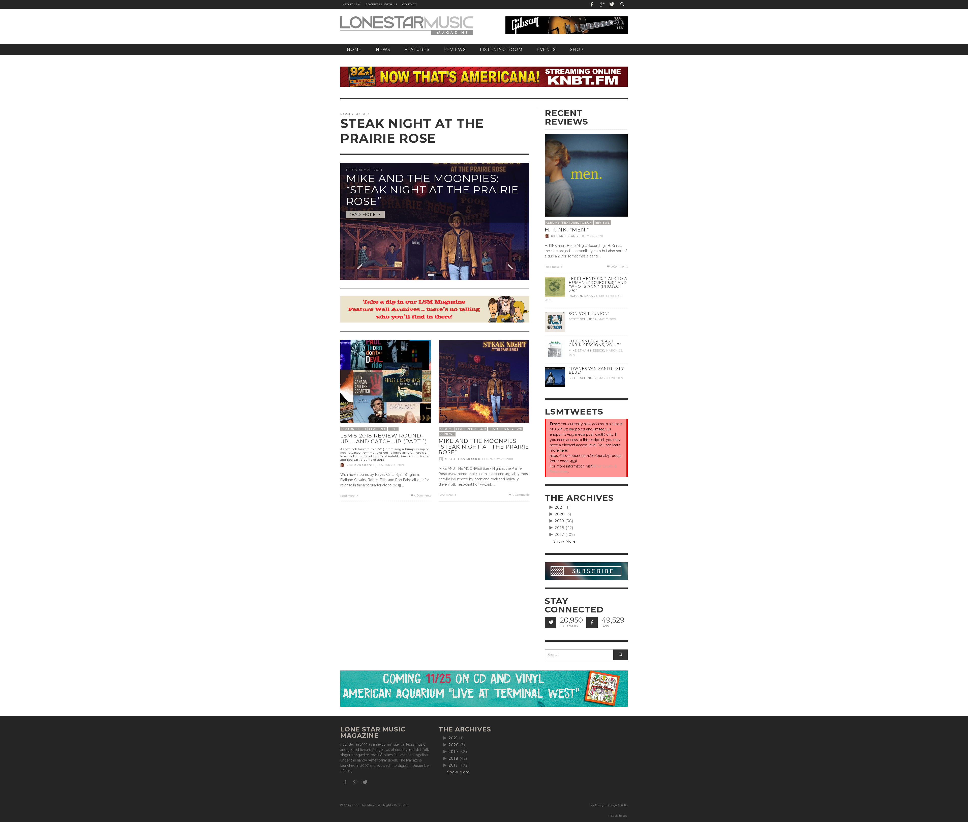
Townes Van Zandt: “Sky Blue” (596, 370)
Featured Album (471, 429)
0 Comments (422, 495)
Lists (393, 429)
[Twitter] (611, 4)
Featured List (354, 429)
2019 (559, 521)
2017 (559, 534)
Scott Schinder (583, 319)
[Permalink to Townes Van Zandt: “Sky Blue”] (555, 377)
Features (377, 429)
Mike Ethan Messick (462, 459)
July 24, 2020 (592, 236)
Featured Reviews (505, 429)
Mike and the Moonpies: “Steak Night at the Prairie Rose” (484, 446)
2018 (559, 527)
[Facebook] (592, 4)
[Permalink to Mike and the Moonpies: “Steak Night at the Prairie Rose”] (484, 385)
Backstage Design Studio (609, 805)
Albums (446, 429)
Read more (347, 495)
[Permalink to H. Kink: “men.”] (586, 175)
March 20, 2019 (610, 378)
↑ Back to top (618, 815)
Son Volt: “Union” (589, 313)
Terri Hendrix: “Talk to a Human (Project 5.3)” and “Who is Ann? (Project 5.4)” (598, 284)
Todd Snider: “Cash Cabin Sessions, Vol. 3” (595, 343)
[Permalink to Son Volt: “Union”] (555, 322)
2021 (559, 507)
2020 (560, 514)
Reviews (447, 434)
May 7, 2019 (607, 319)
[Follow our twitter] (550, 622)
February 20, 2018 (497, 459)
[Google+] (602, 4)
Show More (564, 541)
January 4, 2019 (390, 465)
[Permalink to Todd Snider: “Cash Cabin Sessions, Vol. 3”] (555, 349)
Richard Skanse (361, 465)
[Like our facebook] (592, 622)
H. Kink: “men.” (567, 229)
